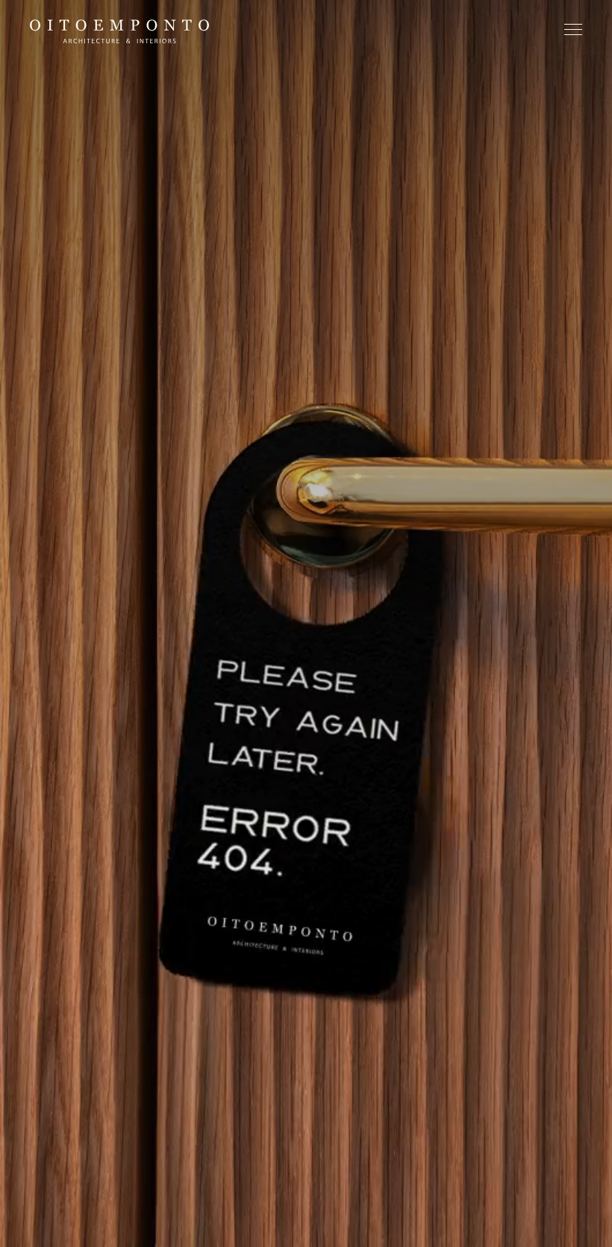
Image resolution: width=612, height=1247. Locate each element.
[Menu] (573, 33)
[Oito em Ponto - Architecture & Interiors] (119, 31)
